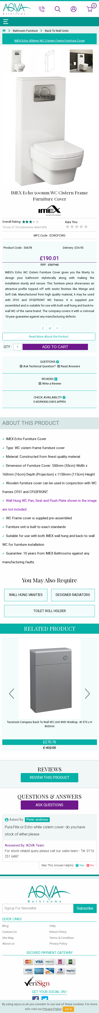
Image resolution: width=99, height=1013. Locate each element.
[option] (18, 61)
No (92, 865)
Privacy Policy (58, 943)
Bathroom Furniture (25, 30)
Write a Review (51, 383)
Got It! (68, 1009)
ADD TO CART (55, 346)
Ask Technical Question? (39, 366)
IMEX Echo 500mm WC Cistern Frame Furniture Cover (49, 40)
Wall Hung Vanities (26, 595)
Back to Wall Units (57, 30)
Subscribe (85, 908)
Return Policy (58, 932)
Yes (81, 865)
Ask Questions (49, 805)
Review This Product (49, 777)
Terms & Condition (62, 938)
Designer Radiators (73, 595)
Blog (5, 926)
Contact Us (9, 932)
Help (53, 926)
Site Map (8, 938)
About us (8, 943)
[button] (11, 694)
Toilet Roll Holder (49, 611)
